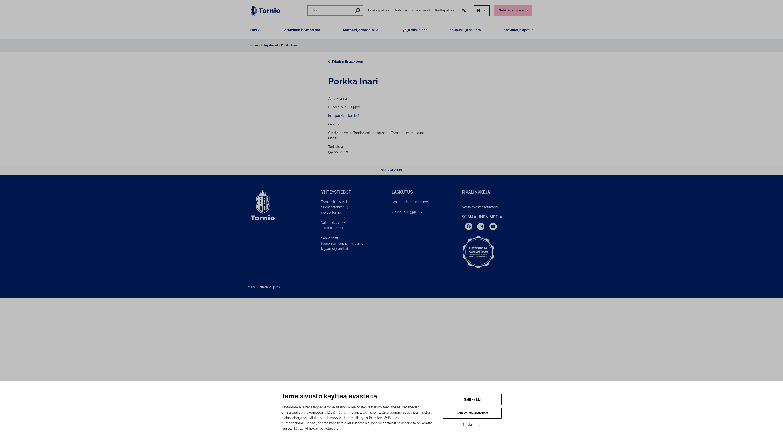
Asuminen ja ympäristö (302, 30)
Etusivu (255, 30)
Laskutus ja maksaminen (410, 202)
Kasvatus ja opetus (518, 30)
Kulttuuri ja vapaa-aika (360, 30)
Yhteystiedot (269, 45)
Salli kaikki (472, 399)
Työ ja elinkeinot (414, 30)
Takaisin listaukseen (347, 61)
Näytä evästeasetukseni (480, 207)
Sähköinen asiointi (513, 10)
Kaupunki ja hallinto (465, 30)
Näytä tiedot (472, 425)
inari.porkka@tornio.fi (343, 116)
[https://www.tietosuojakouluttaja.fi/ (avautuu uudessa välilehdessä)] (478, 252)
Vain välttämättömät (472, 413)
